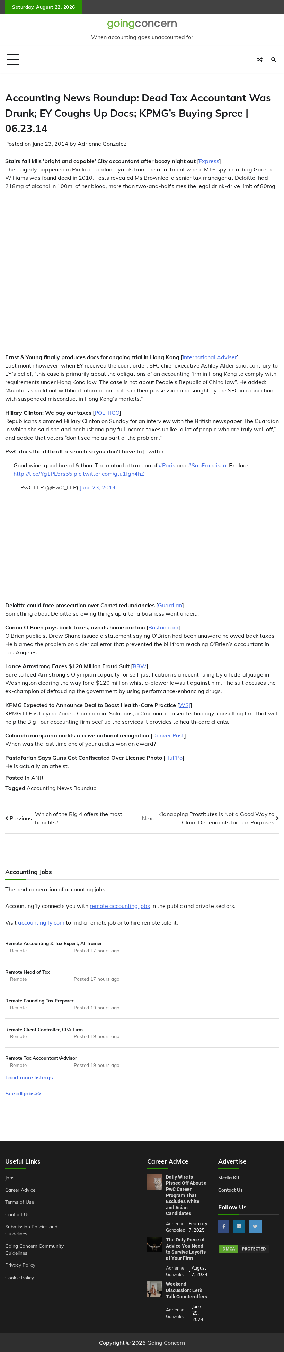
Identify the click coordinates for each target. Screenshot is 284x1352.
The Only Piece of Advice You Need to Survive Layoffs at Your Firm (186, 1249)
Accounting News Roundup (62, 788)
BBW (140, 666)
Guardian (170, 605)
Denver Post (168, 735)
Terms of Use (19, 1202)
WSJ (184, 704)
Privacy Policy (20, 1265)
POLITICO (107, 412)
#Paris (167, 465)
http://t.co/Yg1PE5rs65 (43, 473)
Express (209, 161)
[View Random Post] (260, 59)
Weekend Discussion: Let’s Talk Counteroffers (186, 1290)
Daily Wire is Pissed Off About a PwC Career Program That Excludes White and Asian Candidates (186, 1195)
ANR (37, 777)
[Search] (273, 59)
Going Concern (166, 1342)
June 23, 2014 (98, 487)
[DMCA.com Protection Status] (244, 1251)
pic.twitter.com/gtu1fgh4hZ (109, 473)
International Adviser (210, 357)
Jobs (10, 1178)
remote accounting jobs (120, 905)
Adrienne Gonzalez (102, 143)
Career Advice (20, 1190)
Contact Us (17, 1214)
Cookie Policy (19, 1277)
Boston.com (163, 627)
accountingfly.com (41, 922)
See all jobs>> (23, 1093)
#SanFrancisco (207, 465)
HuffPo (174, 757)
